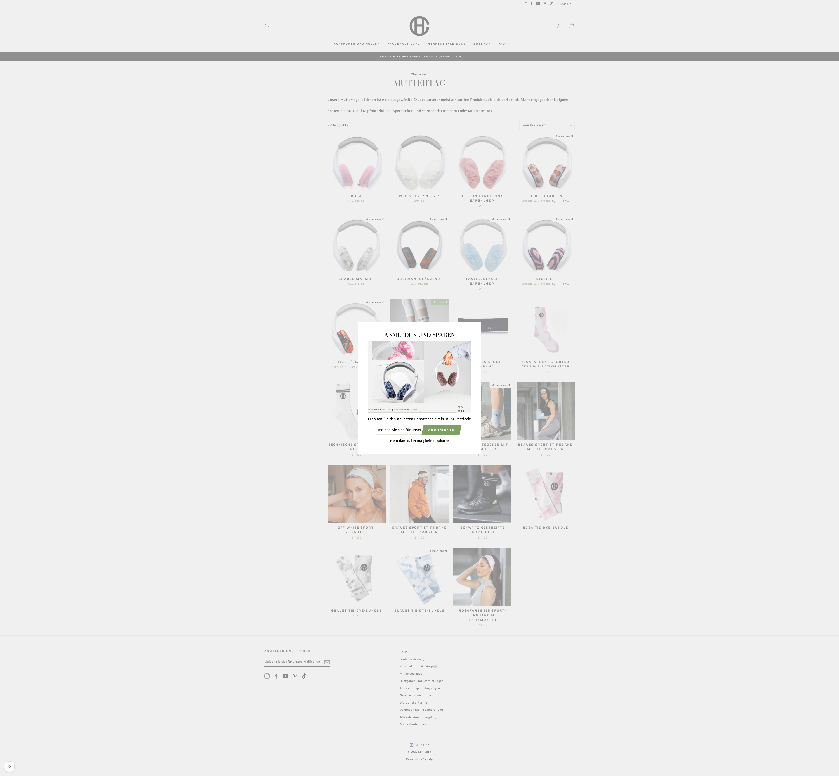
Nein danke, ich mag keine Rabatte (419, 440)
